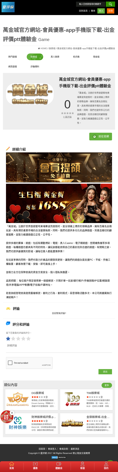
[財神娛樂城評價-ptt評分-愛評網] (17, 424)
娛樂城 (34, 56)
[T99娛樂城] (72, 400)
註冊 (110, 11)
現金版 (96, 56)
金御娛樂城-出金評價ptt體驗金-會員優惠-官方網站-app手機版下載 (98, 417)
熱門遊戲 (12, 56)
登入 (101, 11)
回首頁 (42, 449)
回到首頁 (83, 11)
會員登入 (52, 449)
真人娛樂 (55, 56)
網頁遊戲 (12, 66)
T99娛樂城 (93, 393)
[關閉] (12, 413)
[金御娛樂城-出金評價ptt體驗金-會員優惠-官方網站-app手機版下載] (72, 424)
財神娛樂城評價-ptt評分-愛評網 (43, 417)
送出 (105, 371)
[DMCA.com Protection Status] (59, 457)
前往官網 (103, 136)
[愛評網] (8, 13)
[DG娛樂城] (17, 400)
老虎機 (76, 56)
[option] (30, 94)
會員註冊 (63, 449)
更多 (107, 385)
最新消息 (75, 449)
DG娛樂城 (37, 393)
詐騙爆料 (35, 66)
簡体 (93, 11)
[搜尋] (110, 4)
